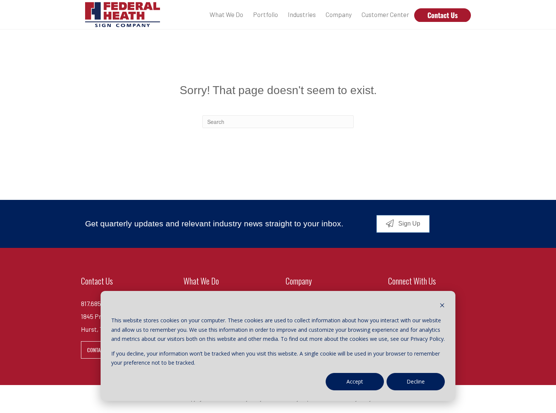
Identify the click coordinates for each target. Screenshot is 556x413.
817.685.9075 (98, 303)
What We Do (226, 14)
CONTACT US (100, 350)
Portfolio (265, 14)
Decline (416, 381)
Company (339, 14)
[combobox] (278, 121)
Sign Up (408, 223)
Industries (302, 14)
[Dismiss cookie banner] (442, 306)
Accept (354, 381)
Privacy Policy (427, 338)
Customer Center (385, 14)
